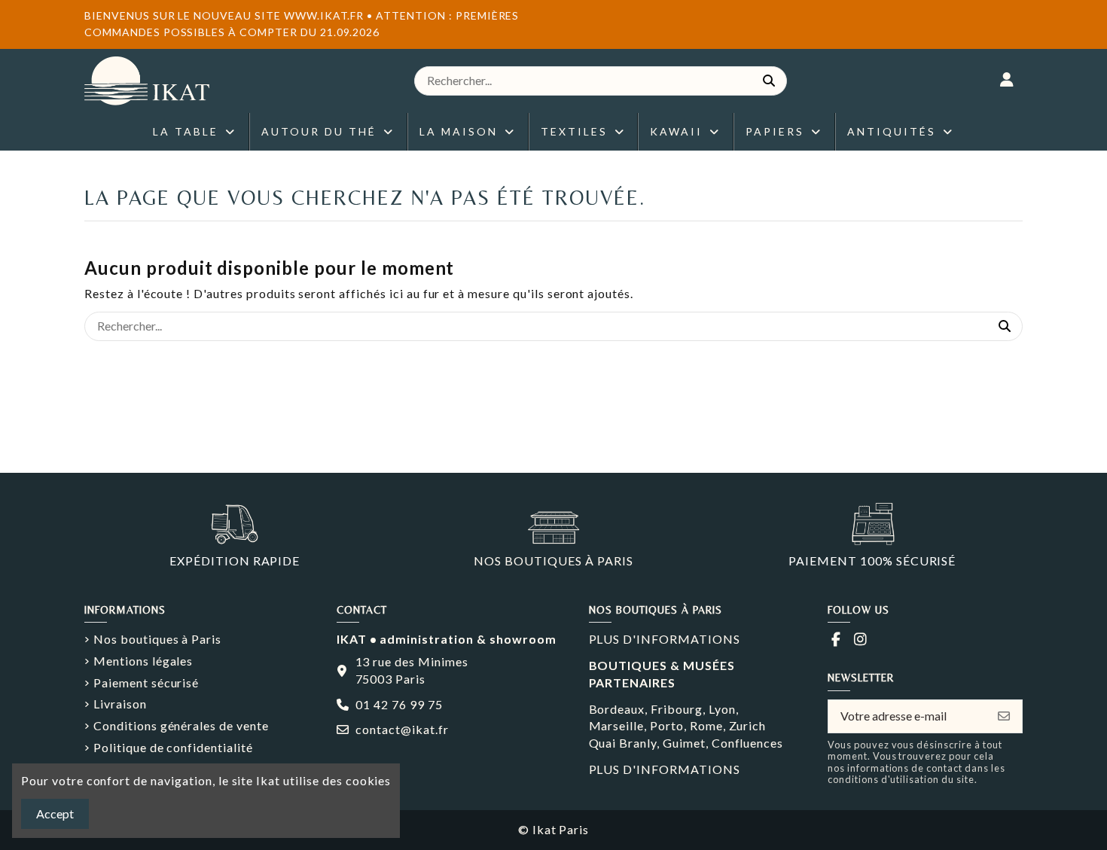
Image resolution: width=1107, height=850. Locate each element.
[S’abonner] (1004, 716)
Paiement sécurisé (146, 682)
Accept (55, 813)
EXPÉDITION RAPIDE (234, 560)
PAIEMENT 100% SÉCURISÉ (872, 560)
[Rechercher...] (769, 81)
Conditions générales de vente (181, 725)
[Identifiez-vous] (1007, 80)
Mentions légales (143, 660)
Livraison (120, 703)
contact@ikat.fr (401, 729)
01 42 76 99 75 (398, 704)
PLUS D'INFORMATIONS (664, 639)
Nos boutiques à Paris (157, 639)
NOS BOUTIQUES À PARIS (553, 560)
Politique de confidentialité (173, 747)
